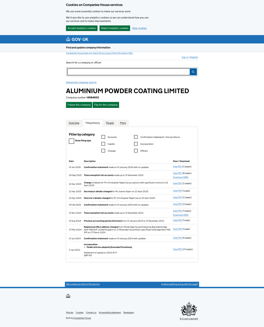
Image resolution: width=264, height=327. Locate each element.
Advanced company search (81, 82)
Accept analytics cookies (82, 28)
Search (193, 71)
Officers (144, 151)
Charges (112, 151)
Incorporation (146, 144)
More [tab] (123, 122)
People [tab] (110, 122)
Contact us (91, 312)
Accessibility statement (110, 312)
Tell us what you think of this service (83, 284)
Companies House (82, 318)
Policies (69, 312)
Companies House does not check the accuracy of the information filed (99, 53)
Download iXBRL (181, 177)
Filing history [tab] (93, 122)
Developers (128, 312)
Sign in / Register (190, 57)
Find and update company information (88, 47)
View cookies (139, 28)
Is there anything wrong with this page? (179, 284)
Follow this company (79, 104)
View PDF (177, 166)
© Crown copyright (189, 318)
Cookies (79, 312)
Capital (111, 144)
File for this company (106, 104)
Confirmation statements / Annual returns (160, 137)
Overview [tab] (74, 122)
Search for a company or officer (83, 62)
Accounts (112, 137)
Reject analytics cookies (114, 28)
